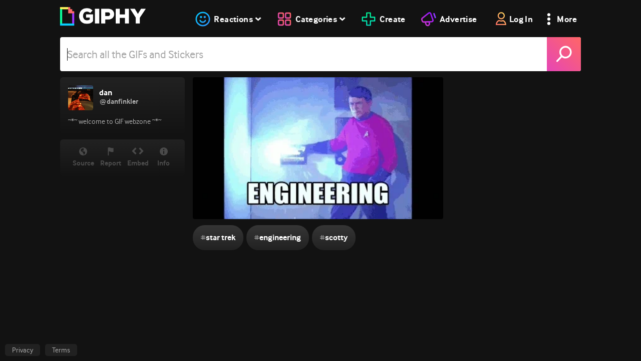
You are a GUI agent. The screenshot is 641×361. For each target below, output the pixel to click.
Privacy (22, 350)
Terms (61, 350)
